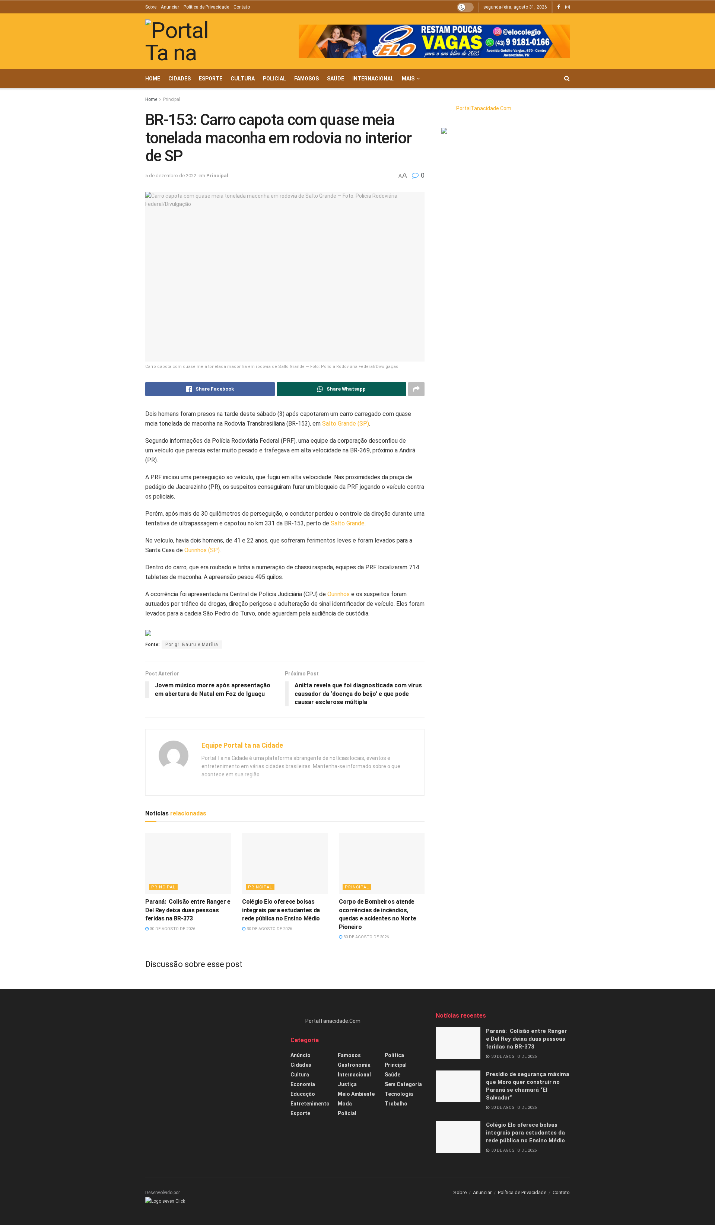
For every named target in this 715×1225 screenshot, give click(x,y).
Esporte (210, 79)
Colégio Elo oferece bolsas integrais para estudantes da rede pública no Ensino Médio (281, 910)
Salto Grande (348, 523)
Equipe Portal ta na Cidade (242, 745)
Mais (408, 79)
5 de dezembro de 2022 (170, 175)
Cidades (179, 79)
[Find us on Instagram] (567, 7)
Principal (171, 99)
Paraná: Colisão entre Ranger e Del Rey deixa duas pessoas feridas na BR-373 (188, 910)
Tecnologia (399, 1094)
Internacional (373, 79)
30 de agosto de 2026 (172, 928)
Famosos (306, 79)
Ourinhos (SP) (202, 550)
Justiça (347, 1084)
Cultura (243, 79)
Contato (241, 7)
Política (394, 1055)
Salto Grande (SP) (345, 423)
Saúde (335, 79)
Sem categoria (403, 1084)
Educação (302, 1094)
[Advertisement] (212, 1064)
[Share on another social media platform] (416, 389)
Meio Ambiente (356, 1094)
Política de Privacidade (206, 7)
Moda (345, 1104)
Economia (302, 1084)
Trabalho (396, 1104)
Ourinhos (338, 594)
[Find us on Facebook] (558, 7)
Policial (274, 79)
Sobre (150, 7)
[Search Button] (567, 78)
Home (152, 79)
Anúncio (300, 1055)
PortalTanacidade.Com (483, 108)
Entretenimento (310, 1104)
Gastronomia (354, 1065)
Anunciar (170, 7)
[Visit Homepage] (184, 41)
